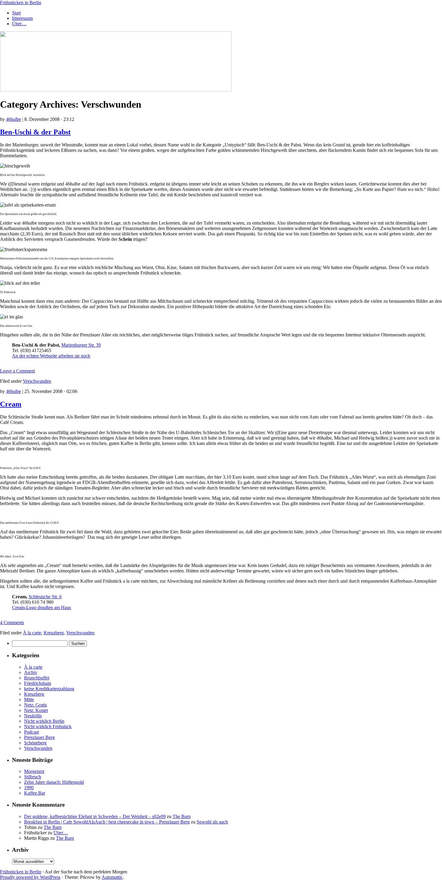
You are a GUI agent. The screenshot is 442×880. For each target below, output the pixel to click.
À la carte (32, 632)
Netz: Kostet (36, 710)
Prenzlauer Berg (39, 737)
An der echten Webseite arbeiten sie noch (51, 355)
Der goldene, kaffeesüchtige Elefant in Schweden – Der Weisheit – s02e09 (95, 816)
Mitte (29, 699)
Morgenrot (34, 771)
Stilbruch (32, 776)
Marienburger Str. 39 (81, 345)
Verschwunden (37, 381)
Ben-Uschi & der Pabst (35, 132)
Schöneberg (35, 742)
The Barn (182, 816)
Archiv (30, 672)
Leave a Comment (17, 370)
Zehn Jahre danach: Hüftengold (54, 782)
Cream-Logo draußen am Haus (41, 607)
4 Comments (12, 622)
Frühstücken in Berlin (20, 2)
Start (16, 12)
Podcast (31, 731)
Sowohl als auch (212, 821)
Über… (19, 23)
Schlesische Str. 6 (45, 596)
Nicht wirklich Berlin (44, 721)
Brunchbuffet (36, 677)
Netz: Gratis (35, 704)
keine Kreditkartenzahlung (49, 688)
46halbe (13, 119)
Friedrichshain (37, 683)
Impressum (22, 18)
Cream (10, 404)
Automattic (112, 877)
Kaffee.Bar (34, 793)
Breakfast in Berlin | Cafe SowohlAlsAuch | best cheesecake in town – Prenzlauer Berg (107, 821)
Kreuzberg (54, 632)
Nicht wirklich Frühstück (48, 726)
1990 (29, 787)
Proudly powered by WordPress (30, 877)
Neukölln (33, 715)
